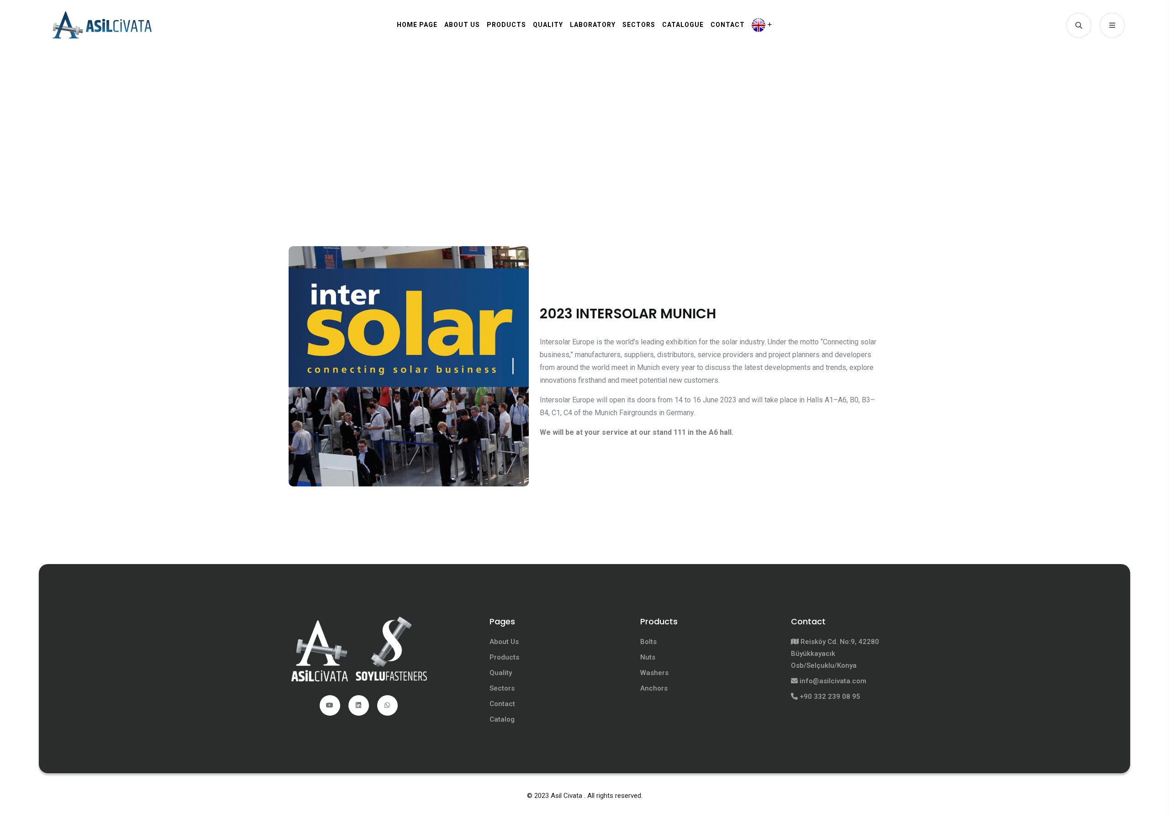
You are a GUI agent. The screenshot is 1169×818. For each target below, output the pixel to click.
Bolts (648, 642)
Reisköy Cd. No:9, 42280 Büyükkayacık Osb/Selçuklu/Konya (835, 654)
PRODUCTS (506, 24)
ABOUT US (462, 24)
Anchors (654, 688)
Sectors (502, 688)
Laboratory (593, 24)
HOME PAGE (417, 24)
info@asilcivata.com (832, 681)
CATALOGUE (683, 24)
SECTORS (638, 24)
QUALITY (548, 24)
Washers (654, 673)
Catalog (502, 719)
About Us (504, 642)
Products (504, 657)
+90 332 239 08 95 (829, 696)
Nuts (647, 657)
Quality (501, 673)
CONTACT (728, 24)
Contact (502, 704)
